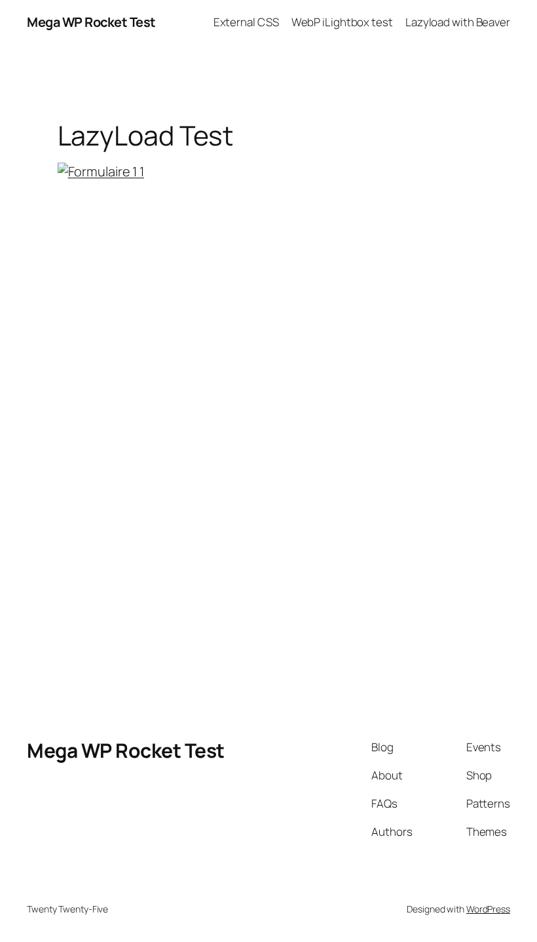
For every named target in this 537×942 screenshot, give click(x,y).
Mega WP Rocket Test (91, 22)
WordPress (488, 909)
